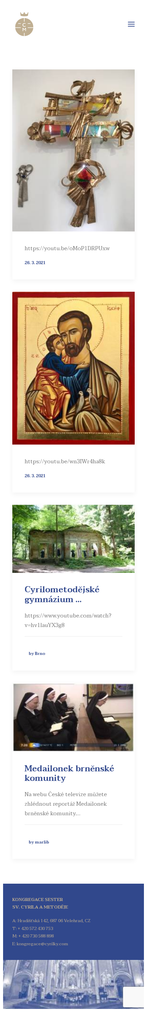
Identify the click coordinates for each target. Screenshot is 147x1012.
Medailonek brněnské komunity (69, 774)
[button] (131, 24)
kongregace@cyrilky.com (42, 944)
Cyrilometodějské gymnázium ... (62, 595)
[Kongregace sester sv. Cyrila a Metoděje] (24, 24)
